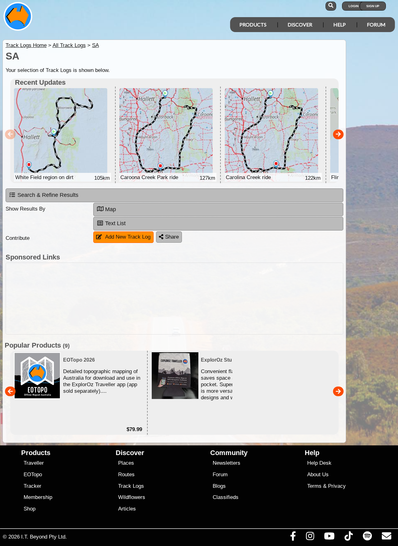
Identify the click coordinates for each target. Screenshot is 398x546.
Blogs (219, 486)
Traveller (34, 463)
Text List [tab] (115, 223)
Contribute (18, 238)
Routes (126, 474)
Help (339, 24)
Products (252, 24)
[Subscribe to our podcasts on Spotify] (367, 537)
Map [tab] (110, 209)
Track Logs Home (26, 45)
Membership (38, 497)
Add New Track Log (127, 237)
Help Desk (319, 463)
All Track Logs (69, 45)
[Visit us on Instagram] (309, 537)
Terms (314, 486)
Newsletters (226, 463)
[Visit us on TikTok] (348, 537)
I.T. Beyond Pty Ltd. (44, 537)
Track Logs (131, 486)
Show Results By (25, 209)
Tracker (32, 486)
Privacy (337, 486)
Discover (300, 24)
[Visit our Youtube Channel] (329, 537)
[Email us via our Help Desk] (386, 537)
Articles (127, 509)
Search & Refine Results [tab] (47, 195)
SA (95, 45)
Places (126, 463)
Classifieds (225, 497)
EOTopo (33, 474)
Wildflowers (131, 497)
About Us (318, 474)
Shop (29, 509)
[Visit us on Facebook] (293, 537)
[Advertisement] (174, 299)
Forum (376, 24)
